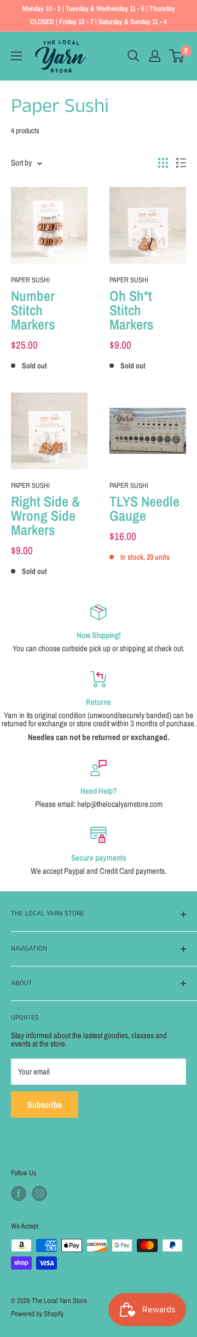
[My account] (154, 56)
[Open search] (134, 56)
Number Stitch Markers (33, 310)
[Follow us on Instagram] (39, 1193)
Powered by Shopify (37, 1313)
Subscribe (44, 1105)
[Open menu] (16, 56)
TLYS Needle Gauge (144, 508)
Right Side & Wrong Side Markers (45, 515)
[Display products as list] (181, 163)
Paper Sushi (30, 280)
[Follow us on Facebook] (18, 1193)
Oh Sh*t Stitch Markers (131, 310)
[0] (177, 55)
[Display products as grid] (163, 163)
